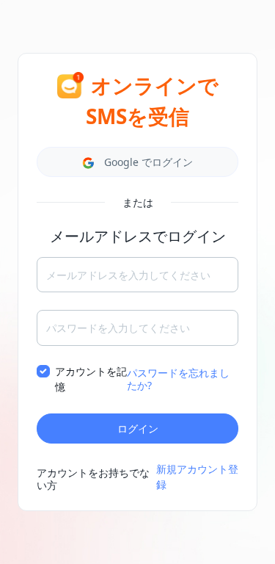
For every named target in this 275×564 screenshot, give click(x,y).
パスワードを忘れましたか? (178, 379)
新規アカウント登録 (197, 476)
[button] (137, 162)
